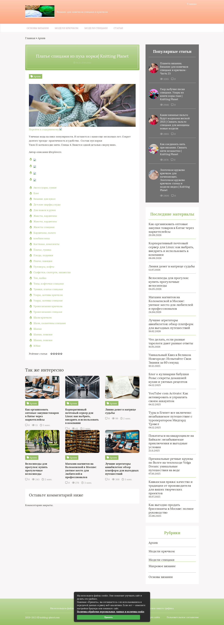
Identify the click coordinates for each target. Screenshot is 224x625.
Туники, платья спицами (48, 289)
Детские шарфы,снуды (47, 204)
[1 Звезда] (51, 353)
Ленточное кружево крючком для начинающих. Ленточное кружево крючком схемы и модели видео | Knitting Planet (175, 180)
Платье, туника (42, 249)
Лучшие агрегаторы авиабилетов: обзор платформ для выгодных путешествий (171, 324)
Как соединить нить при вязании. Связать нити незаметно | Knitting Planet (173, 149)
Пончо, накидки (43, 260)
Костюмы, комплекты (46, 244)
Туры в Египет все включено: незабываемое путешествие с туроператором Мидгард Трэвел (170, 418)
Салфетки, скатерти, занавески (52, 272)
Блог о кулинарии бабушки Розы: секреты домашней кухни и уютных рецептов (169, 378)
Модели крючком (66, 28)
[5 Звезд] (61, 353)
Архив (153, 543)
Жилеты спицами (44, 227)
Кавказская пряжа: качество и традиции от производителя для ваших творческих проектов (171, 487)
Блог (36, 193)
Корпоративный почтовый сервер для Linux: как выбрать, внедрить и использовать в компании (171, 249)
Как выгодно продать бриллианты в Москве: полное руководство (171, 508)
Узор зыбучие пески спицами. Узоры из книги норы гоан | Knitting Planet (172, 94)
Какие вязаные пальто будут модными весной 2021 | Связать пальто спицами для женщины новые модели (175, 121)
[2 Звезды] (54, 353)
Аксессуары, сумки (45, 187)
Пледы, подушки (43, 255)
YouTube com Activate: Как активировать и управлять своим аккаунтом (168, 397)
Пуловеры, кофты (44, 266)
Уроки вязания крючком (48, 306)
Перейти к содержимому (44, 129)
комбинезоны (42, 238)
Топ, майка (40, 277)
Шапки (38, 328)
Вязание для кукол (44, 198)
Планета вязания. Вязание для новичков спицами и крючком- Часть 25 (174, 68)
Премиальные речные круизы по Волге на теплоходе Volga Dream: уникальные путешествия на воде (171, 464)
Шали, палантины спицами (50, 323)
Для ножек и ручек (45, 210)
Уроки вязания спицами (48, 311)
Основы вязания (38, 28)
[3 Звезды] (56, 353)
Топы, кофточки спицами (49, 283)
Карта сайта (154, 617)
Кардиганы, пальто (45, 232)
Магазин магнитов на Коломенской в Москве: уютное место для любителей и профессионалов (171, 302)
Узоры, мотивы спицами (48, 300)
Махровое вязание (162, 566)
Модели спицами (96, 28)
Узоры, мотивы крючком (48, 294)
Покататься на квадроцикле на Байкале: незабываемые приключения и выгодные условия (171, 441)
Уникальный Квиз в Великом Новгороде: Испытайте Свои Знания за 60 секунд (170, 358)
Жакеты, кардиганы (45, 215)
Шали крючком (43, 317)
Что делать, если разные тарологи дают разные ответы (171, 341)
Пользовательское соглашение (183, 617)
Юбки (37, 345)
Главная (192, 3)
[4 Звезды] (59, 353)
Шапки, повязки (43, 334)
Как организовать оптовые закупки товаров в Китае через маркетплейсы (171, 227)
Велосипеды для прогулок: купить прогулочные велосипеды (169, 281)
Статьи (118, 28)
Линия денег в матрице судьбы (172, 266)
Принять (108, 617)
